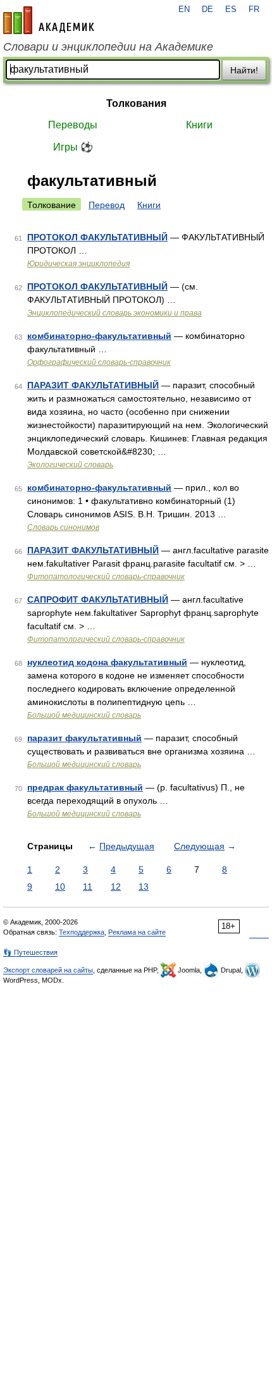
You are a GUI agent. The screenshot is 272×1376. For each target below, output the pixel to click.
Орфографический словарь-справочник (99, 362)
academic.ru (48, 20)
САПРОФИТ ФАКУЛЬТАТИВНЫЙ (97, 599)
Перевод (107, 205)
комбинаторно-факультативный (99, 336)
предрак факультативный (85, 787)
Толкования (136, 103)
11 (87, 887)
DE (207, 9)
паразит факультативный (84, 738)
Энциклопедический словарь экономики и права (114, 313)
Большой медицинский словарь (84, 715)
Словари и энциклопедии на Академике (108, 46)
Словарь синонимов (63, 527)
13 (144, 887)
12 (116, 887)
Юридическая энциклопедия (78, 263)
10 (60, 887)
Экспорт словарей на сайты (48, 970)
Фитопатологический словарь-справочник (106, 576)
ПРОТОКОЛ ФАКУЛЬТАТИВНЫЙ (97, 237)
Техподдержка (81, 932)
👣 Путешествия (30, 952)
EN (184, 9)
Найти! (244, 70)
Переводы (72, 125)
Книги (199, 125)
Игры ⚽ (73, 147)
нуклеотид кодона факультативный (107, 662)
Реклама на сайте (137, 932)
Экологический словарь (70, 464)
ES (231, 9)
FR (254, 9)
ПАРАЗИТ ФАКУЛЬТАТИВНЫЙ (93, 385)
